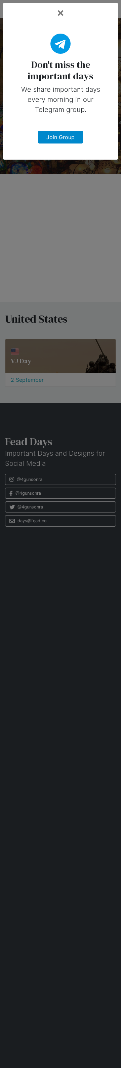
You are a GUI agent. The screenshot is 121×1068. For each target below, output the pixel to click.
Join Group (60, 137)
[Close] (61, 13)
